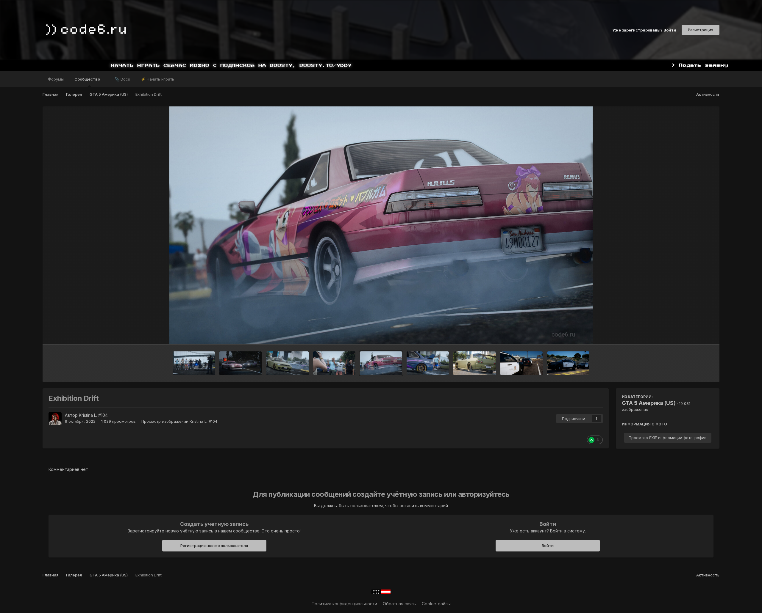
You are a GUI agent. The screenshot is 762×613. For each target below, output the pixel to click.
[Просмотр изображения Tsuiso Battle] (240, 363)
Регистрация (700, 29)
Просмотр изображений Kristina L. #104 (179, 421)
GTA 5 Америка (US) (649, 403)
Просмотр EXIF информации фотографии (668, 437)
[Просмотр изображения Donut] (428, 363)
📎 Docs (122, 79)
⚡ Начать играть (157, 79)
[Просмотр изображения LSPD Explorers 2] (568, 363)
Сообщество (87, 79)
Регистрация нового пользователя (214, 545)
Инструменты (692, 333)
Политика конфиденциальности (344, 603)
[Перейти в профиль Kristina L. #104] (55, 418)
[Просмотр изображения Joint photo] (194, 363)
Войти (548, 545)
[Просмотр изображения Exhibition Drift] (381, 363)
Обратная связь (399, 603)
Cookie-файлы (436, 603)
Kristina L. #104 (93, 415)
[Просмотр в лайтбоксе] (381, 225)
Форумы (56, 79)
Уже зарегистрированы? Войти (644, 29)
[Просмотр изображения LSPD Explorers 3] (521, 363)
